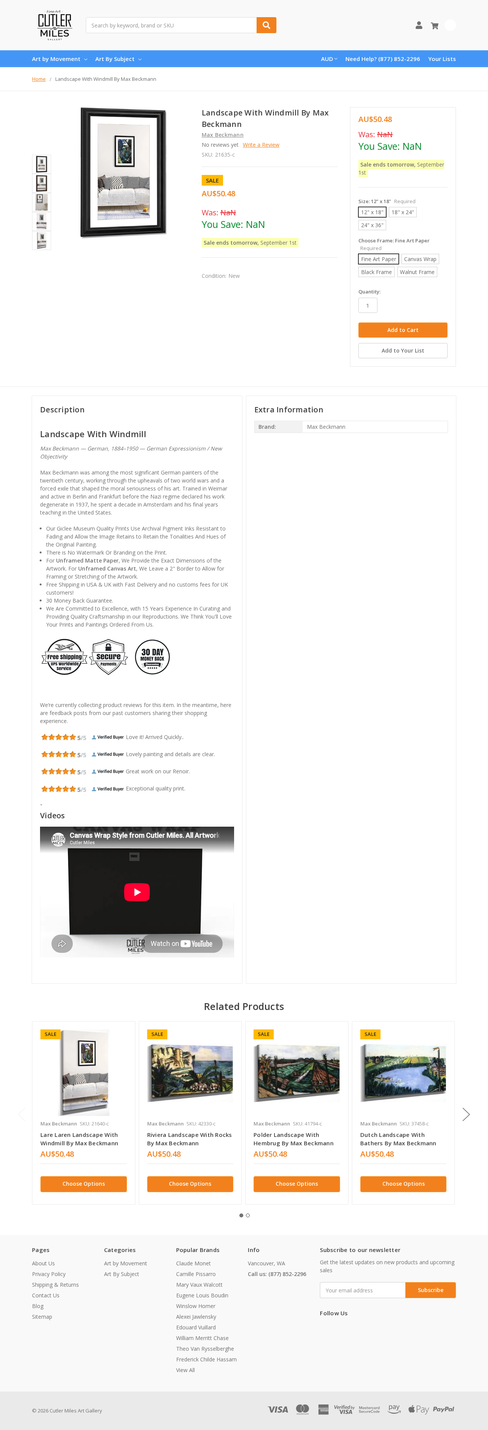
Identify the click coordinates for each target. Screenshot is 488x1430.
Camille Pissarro (196, 1274)
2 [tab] (248, 1215)
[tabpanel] (83, 1112)
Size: (387, 201)
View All (185, 1370)
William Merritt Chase (202, 1338)
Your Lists (442, 59)
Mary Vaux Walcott (199, 1284)
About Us (43, 1263)
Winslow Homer (195, 1306)
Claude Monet (193, 1263)
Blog (37, 1306)
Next (466, 1114)
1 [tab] (241, 1215)
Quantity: (369, 291)
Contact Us (45, 1295)
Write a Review (261, 144)
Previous (21, 1114)
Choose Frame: (394, 244)
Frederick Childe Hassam (206, 1359)
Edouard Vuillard (196, 1327)
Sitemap (42, 1316)
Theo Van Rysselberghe (205, 1348)
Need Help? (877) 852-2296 (382, 59)
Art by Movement (56, 59)
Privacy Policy (49, 1274)
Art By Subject (115, 59)
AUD (327, 59)
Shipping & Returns (55, 1284)
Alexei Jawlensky (196, 1316)
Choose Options (84, 1183)
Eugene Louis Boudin (202, 1295)
